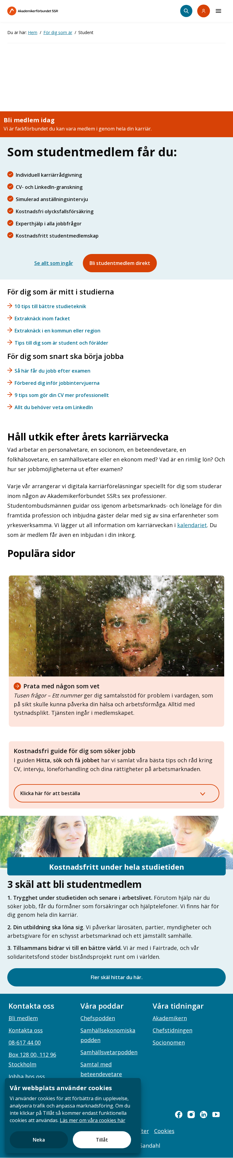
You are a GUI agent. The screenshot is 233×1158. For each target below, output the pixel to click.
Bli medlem (23, 1018)
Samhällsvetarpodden (108, 1052)
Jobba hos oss (26, 1076)
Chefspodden (97, 1018)
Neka (39, 1139)
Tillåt (102, 1139)
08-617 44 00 (24, 1042)
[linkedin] (203, 1114)
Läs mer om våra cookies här (92, 1120)
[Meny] (218, 11)
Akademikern (170, 1018)
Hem (32, 32)
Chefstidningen (172, 1030)
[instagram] (191, 1114)
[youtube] (216, 1114)
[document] (73, 1115)
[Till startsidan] (45, 11)
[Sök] (186, 11)
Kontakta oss (25, 1030)
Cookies (164, 1131)
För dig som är (57, 32)
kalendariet (192, 525)
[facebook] (178, 1114)
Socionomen (169, 1042)
